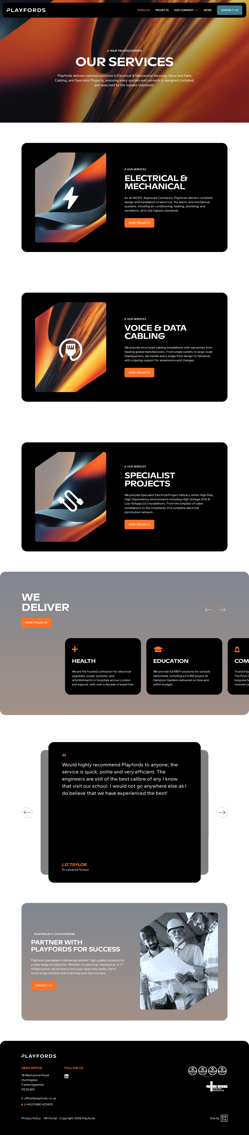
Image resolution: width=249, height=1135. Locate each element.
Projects (162, 10)
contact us (229, 10)
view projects (139, 222)
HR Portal (50, 1118)
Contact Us (43, 985)
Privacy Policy (31, 1118)
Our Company (184, 10)
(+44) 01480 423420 (38, 1104)
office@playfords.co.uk (40, 1098)
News (208, 10)
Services (144, 10)
